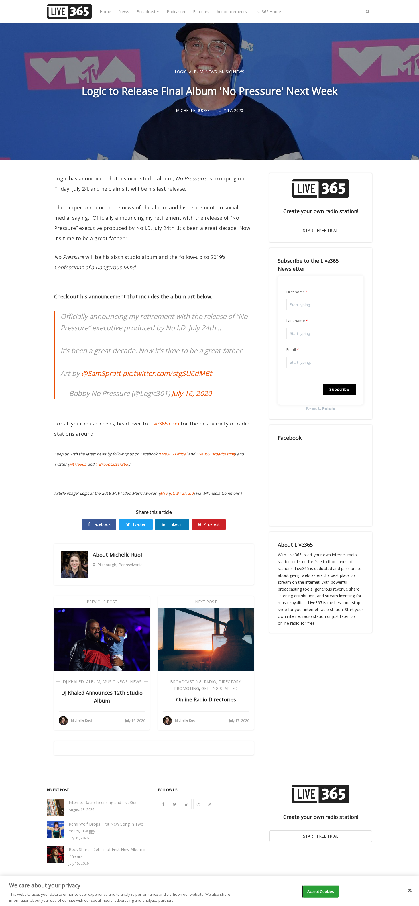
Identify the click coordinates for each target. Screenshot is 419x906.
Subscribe (339, 389)
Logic (181, 71)
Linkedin (175, 524)
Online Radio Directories (206, 699)
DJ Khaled (73, 681)
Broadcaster (148, 11)
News (124, 11)
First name (295, 291)
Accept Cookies (320, 891)
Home (105, 11)
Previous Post (102, 601)
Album (196, 71)
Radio (210, 681)
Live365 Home (267, 11)
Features (201, 11)
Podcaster (176, 11)
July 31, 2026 (79, 838)
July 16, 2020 (192, 393)
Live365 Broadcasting (215, 454)
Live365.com (164, 423)
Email (291, 349)
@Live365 (77, 464)
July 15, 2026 (79, 863)
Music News (231, 71)
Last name (295, 320)
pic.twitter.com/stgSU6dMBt (167, 373)
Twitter (138, 524)
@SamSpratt (101, 373)
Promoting (186, 688)
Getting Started (219, 688)
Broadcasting (186, 681)
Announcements (232, 11)
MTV (164, 493)
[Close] (410, 890)
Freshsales (328, 408)
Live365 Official (173, 454)
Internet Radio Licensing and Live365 (103, 802)
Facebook (101, 524)
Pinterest (211, 524)
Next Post (206, 601)
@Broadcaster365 (111, 464)
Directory (230, 681)
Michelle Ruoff (126, 554)
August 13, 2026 (81, 809)
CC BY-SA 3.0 (182, 493)
